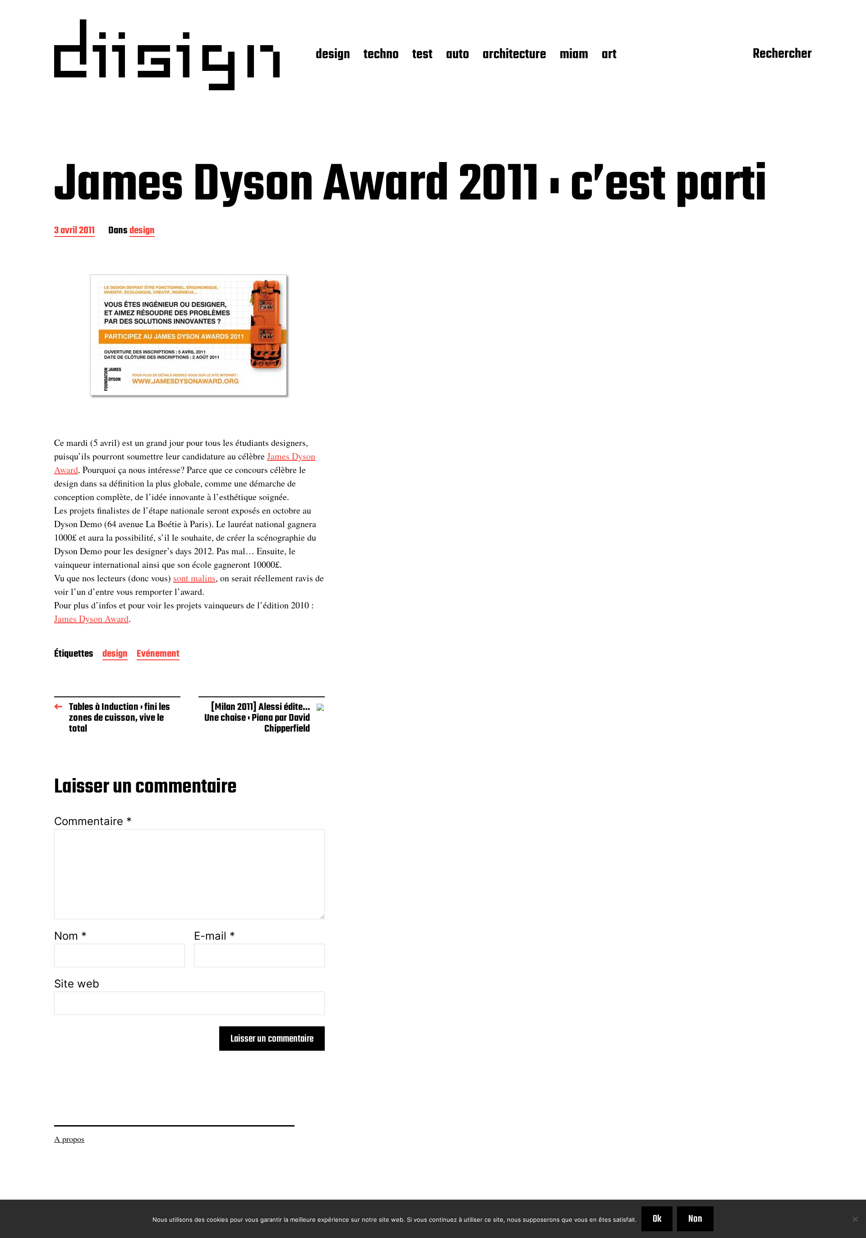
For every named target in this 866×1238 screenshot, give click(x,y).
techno (381, 55)
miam (574, 55)
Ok (657, 1219)
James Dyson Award (91, 618)
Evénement (158, 654)
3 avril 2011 (74, 231)
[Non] (854, 1219)
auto (457, 55)
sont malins (194, 578)
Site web (76, 983)
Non (695, 1219)
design (333, 55)
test (422, 55)
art (609, 55)
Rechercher (782, 55)
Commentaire (93, 821)
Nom (70, 936)
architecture (514, 55)
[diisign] (167, 54)
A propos (69, 1138)
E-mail (214, 936)
